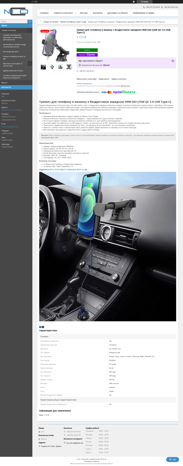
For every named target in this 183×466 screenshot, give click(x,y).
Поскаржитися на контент (83, 464)
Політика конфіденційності (103, 464)
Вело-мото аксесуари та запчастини (12, 64)
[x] (43, 327)
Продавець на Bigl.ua (91, 461)
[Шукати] (29, 21)
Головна (44, 13)
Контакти (97, 13)
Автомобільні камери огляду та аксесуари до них (14, 45)
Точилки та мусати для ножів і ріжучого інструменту (15, 76)
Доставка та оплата (118, 13)
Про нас (84, 13)
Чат (174, 460)
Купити (87, 50)
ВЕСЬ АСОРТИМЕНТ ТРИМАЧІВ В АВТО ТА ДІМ (68, 170)
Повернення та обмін (143, 13)
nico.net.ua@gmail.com (10, 127)
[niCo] (16, 11)
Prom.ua (103, 459)
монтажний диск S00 (49, 137)
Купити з (82, 55)
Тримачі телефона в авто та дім (14, 57)
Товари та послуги (8, 30)
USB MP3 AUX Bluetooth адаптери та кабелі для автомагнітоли (12, 37)
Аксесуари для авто (11, 51)
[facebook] (40, 327)
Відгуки (4, 82)
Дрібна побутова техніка (13, 70)
